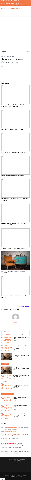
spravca (8, 62)
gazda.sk (20, 4)
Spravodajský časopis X (17, 476)
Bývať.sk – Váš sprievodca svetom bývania (10, 0)
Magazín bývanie (14, 2)
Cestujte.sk (25, 4)
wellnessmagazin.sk (5, 4)
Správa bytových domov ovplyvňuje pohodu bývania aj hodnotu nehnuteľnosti (20, 347)
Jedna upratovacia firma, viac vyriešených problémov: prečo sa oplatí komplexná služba (20, 385)
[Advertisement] (15, 32)
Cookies (3, 479)
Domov (3, 56)
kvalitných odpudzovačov (13, 427)
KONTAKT (17, 463)
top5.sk (17, 3)
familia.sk (13, 3)
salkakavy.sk (14, 4)
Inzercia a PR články (5, 2)
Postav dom (21, 2)
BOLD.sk (3, 3)
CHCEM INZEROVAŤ (17, 461)
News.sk (8, 3)
